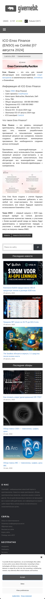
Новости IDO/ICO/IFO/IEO (22, 235)
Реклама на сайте (7, 529)
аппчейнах (38, 78)
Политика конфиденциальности (12, 524)
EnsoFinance (23, 94)
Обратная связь (6, 527)
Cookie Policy (16, 596)
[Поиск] (37, 247)
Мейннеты (5, 549)
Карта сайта (5, 532)
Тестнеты (4, 552)
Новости (7, 235)
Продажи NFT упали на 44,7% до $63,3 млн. (21, 322)
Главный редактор (24, 56)
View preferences (22, 590)
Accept (22, 577)
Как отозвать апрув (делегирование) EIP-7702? (22, 397)
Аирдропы (5, 546)
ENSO (13, 91)
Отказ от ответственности (10, 521)
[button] (41, 557)
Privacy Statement (26, 596)
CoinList (21, 115)
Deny (22, 584)
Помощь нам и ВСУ (8, 535)
